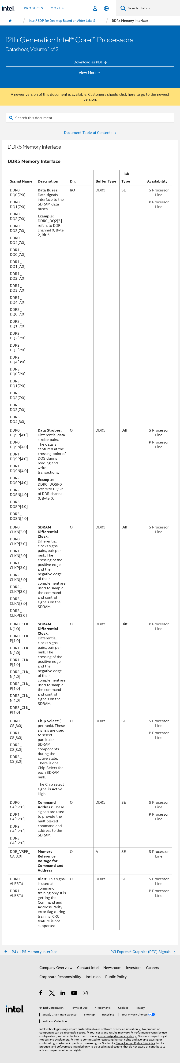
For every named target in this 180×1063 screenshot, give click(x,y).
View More (88, 72)
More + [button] (57, 8)
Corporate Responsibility (60, 976)
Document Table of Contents (88, 132)
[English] (106, 8)
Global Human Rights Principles (135, 1043)
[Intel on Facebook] (41, 993)
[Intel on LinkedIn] (63, 993)
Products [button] (33, 8)
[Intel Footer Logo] (15, 1008)
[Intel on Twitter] (52, 993)
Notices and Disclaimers (54, 1039)
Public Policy (116, 976)
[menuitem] (10, 21)
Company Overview (55, 967)
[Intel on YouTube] (74, 993)
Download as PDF (88, 62)
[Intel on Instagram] (85, 993)
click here (127, 94)
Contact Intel (88, 967)
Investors (133, 967)
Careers (152, 967)
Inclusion (93, 976)
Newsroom (112, 967)
